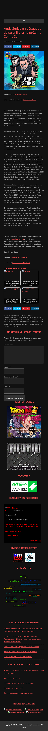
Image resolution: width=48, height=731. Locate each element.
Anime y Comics (19, 315)
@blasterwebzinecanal (19, 257)
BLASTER (24, 10)
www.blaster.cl (12, 535)
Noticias (28, 315)
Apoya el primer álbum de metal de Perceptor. (20, 652)
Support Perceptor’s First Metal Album (18, 657)
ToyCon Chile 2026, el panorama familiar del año (21, 647)
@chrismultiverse (21, 94)
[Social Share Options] (40, 541)
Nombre (7, 367)
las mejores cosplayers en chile (21, 324)
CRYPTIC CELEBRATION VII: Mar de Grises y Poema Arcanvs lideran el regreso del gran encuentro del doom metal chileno (23, 639)
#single (18, 531)
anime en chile (28, 320)
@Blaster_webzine (29, 100)
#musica (12, 531)
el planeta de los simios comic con (21, 322)
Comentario (8, 345)
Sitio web (7, 387)
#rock (7, 531)
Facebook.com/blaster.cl (21, 263)
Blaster (15, 508)
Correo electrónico (11, 377)
